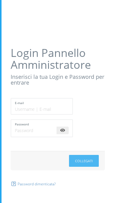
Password (22, 124)
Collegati (84, 161)
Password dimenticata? (36, 184)
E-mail (19, 103)
